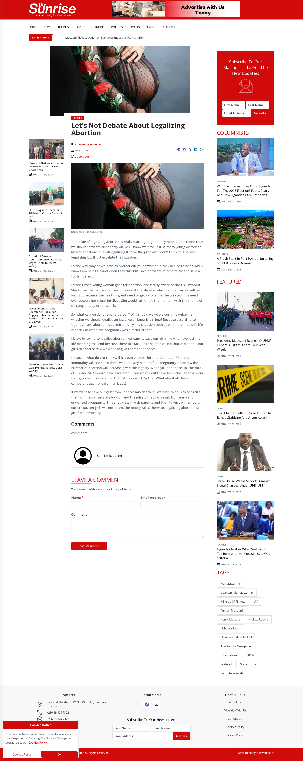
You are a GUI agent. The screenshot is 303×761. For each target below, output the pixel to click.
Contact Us (235, 719)
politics (117, 27)
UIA (256, 601)
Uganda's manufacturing (237, 593)
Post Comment (89, 546)
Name (77, 497)
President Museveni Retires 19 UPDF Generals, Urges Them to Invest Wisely (244, 344)
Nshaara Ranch (230, 628)
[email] (179, 149)
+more (151, 27)
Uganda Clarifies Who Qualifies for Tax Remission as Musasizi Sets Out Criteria (243, 553)
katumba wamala (232, 673)
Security (222, 336)
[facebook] (184, 149)
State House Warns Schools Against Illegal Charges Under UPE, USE (243, 483)
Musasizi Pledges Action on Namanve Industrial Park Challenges (106, 38)
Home (33, 27)
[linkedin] (195, 149)
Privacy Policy (235, 735)
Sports (135, 27)
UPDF (250, 655)
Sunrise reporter (90, 144)
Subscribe (260, 113)
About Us (235, 702)
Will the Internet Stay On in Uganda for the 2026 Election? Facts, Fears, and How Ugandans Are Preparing (244, 190)
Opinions (222, 181)
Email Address (153, 497)
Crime (220, 408)
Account (169, 27)
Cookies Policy (235, 727)
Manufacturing (230, 584)
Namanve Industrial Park (237, 637)
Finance (221, 544)
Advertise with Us (235, 710)
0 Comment (82, 156)
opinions (97, 27)
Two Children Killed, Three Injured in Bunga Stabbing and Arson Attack (244, 415)
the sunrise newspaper (236, 646)
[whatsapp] (201, 149)
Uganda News (230, 655)
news (47, 27)
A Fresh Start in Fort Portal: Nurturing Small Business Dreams (245, 260)
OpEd (80, 27)
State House (248, 664)
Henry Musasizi (231, 619)
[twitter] (190, 149)
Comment (79, 514)
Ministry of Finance (233, 601)
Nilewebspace (265, 753)
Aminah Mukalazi (232, 610)
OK (60, 754)
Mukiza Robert (258, 619)
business (64, 27)
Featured (226, 664)
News (220, 476)
